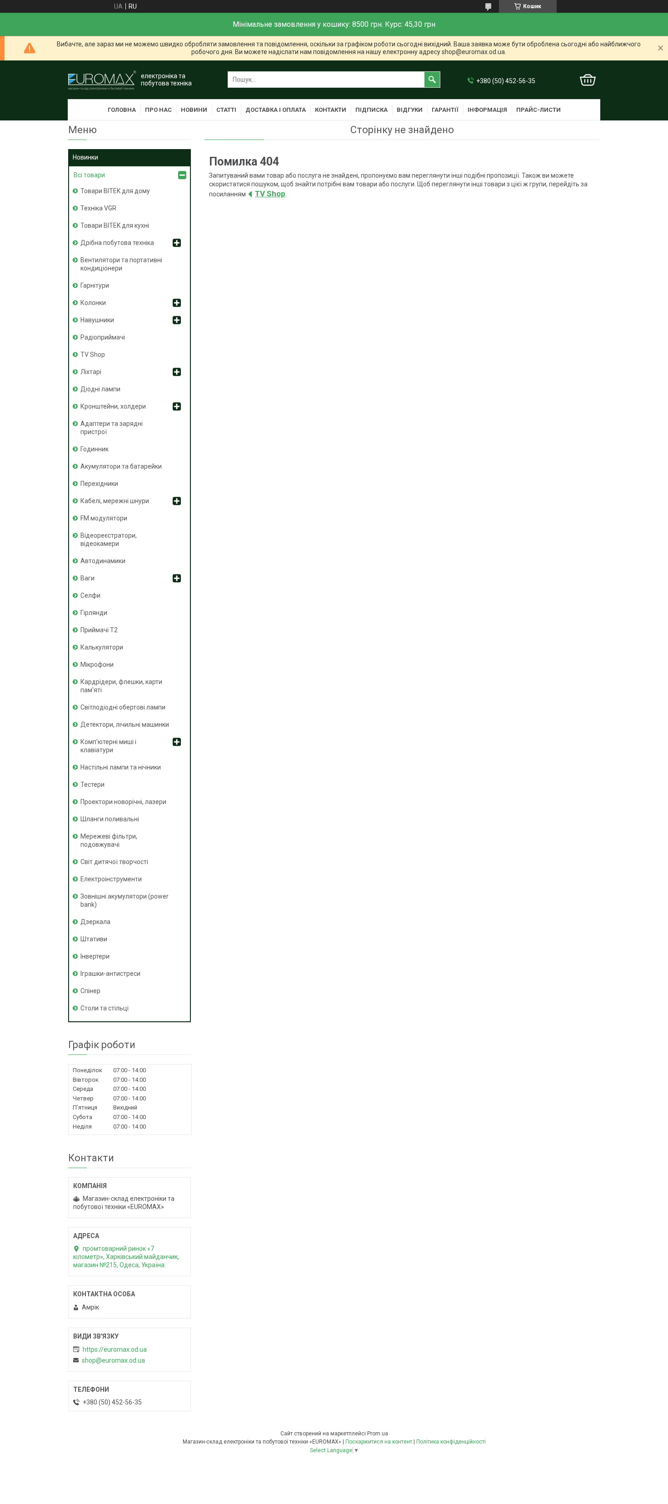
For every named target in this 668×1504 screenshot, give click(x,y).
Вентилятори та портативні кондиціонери (121, 264)
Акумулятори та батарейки (121, 466)
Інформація (487, 109)
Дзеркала (95, 921)
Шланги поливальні (109, 819)
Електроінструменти (111, 879)
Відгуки (410, 109)
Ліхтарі (90, 371)
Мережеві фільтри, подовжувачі (108, 840)
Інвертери (95, 956)
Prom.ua (377, 1433)
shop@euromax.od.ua (113, 1360)
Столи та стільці (104, 1008)
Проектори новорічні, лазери (123, 801)
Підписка (371, 109)
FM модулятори (103, 518)
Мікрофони (97, 664)
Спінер (90, 990)
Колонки (93, 302)
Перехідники (99, 483)
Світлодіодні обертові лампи (122, 707)
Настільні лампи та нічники (120, 767)
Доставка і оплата (275, 109)
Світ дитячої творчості (114, 861)
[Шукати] (432, 79)
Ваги (87, 578)
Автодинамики (102, 561)
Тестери (92, 784)
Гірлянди (93, 612)
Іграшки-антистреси (110, 973)
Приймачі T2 (99, 630)
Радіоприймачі (102, 337)
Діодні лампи (100, 389)
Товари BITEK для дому (115, 191)
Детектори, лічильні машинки (124, 724)
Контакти (330, 109)
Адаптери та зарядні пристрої (111, 427)
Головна (122, 109)
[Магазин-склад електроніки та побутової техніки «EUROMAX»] (102, 79)
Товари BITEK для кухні (114, 225)
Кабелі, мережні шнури (114, 501)
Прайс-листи (538, 109)
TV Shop (270, 193)
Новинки (85, 157)
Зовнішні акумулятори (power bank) (124, 900)
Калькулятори (101, 647)
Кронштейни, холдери (113, 406)
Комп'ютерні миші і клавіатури (108, 746)
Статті (226, 109)
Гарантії (445, 109)
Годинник (94, 449)
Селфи (90, 595)
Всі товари (89, 175)
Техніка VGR (98, 208)
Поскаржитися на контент (378, 1442)
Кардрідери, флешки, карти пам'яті (121, 686)
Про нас (158, 109)
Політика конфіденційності (451, 1442)
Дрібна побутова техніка (117, 242)
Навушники (97, 320)
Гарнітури (94, 285)
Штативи (93, 939)
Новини (194, 109)
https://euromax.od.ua (115, 1349)
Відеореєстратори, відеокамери (108, 539)
